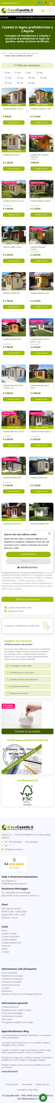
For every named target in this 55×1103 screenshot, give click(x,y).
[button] (27, 567)
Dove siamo (7, 1019)
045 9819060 (15, 842)
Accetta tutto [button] (28, 554)
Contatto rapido (9, 3)
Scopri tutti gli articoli (9, 1071)
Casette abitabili (9, 940)
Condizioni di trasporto (12, 979)
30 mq (8, 83)
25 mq (43, 78)
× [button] (49, 534)
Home (4, 53)
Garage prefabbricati (11, 943)
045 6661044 (31, 842)
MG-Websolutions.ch (27, 1099)
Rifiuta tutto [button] (28, 561)
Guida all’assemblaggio (12, 1013)
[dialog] (27, 551)
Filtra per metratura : (29, 65)
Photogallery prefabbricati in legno (18, 1022)
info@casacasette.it (14, 849)
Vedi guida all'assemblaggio (18, 892)
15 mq (20, 78)
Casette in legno (9, 934)
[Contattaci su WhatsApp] (43, 1098)
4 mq (7, 73)
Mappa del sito (42, 1084)
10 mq (39, 73)
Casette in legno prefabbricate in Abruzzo (23, 53)
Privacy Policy (12, 1084)
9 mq (28, 73)
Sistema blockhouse (11, 985)
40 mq (31, 83)
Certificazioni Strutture (12, 1016)
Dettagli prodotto (14, 122)
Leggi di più (24, 548)
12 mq (8, 78)
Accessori (6, 946)
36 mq (20, 83)
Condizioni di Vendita (11, 982)
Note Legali (27, 1084)
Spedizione (7, 991)
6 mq (17, 73)
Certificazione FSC (10, 1007)
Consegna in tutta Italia (27, 1090)
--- (10, 846)
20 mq (31, 78)
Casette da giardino (11, 937)
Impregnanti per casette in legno (16, 1010)
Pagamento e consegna (12, 976)
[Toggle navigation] (43, 11)
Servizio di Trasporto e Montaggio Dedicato (22, 994)
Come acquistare (9, 973)
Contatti (5, 952)
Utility (4, 949)
